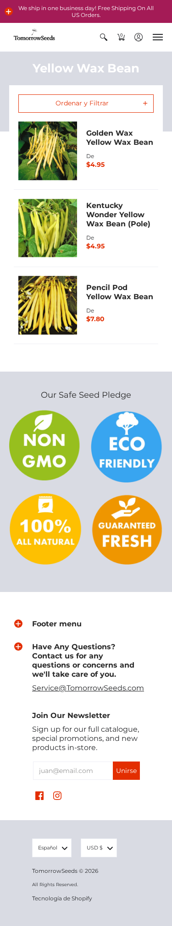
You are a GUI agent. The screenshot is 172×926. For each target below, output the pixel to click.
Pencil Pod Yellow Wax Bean (119, 292)
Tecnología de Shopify (62, 898)
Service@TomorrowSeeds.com (88, 688)
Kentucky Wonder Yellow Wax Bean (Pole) (118, 214)
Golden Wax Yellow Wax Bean (119, 138)
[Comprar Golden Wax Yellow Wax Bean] (47, 151)
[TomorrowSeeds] (34, 37)
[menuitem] (103, 37)
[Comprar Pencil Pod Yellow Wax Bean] (47, 305)
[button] (9, 11)
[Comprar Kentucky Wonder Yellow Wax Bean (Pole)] (47, 228)
